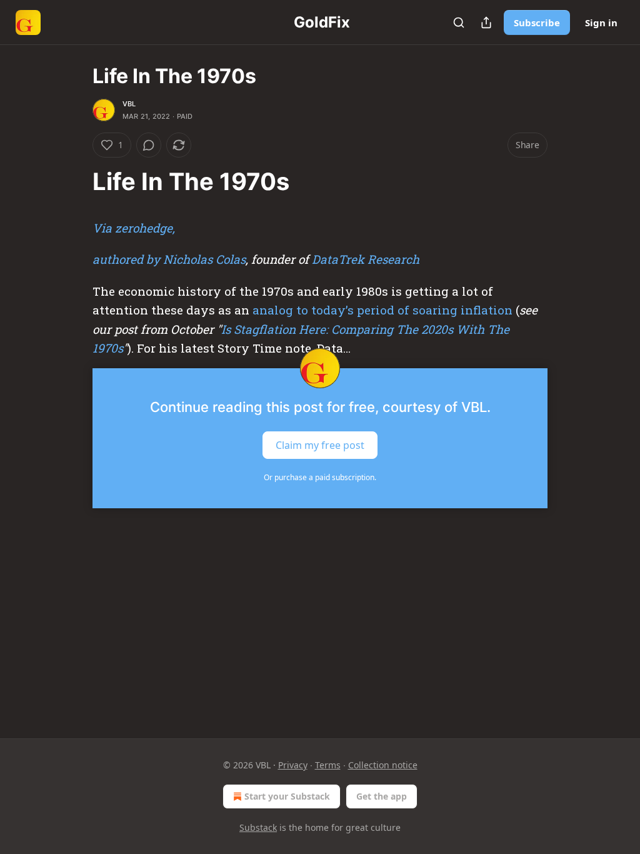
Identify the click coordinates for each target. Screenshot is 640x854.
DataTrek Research (365, 259)
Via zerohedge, (133, 228)
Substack (258, 827)
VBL (129, 103)
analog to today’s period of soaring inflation (382, 310)
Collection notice (383, 765)
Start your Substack (287, 796)
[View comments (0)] (148, 145)
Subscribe (537, 22)
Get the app (381, 796)
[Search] (458, 22)
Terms (328, 765)
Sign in (601, 22)
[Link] (75, 181)
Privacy (293, 765)
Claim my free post (320, 444)
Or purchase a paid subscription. (320, 477)
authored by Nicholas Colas (169, 259)
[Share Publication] (486, 22)
